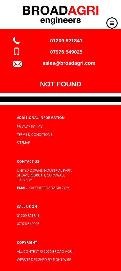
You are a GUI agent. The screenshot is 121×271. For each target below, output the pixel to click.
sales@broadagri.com (68, 63)
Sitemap (23, 142)
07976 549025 (66, 52)
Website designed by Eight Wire (44, 259)
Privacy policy (29, 126)
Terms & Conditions (34, 134)
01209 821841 (66, 40)
